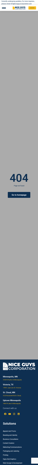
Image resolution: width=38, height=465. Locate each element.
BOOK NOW (32, 7)
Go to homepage (19, 195)
